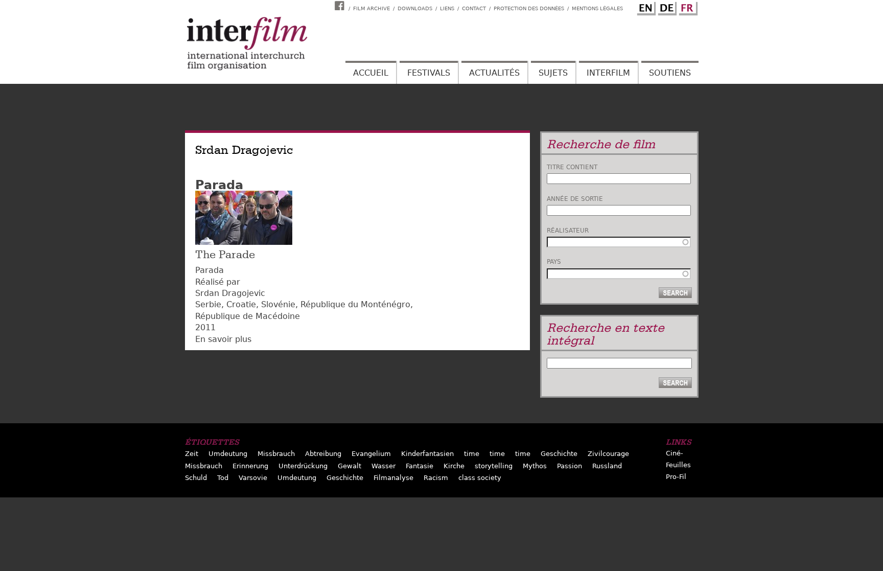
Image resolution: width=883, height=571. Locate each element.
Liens (447, 8)
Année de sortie (575, 198)
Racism (436, 478)
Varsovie (253, 478)
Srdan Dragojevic (230, 293)
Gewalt (349, 466)
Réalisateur (568, 230)
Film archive (371, 8)
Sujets (553, 73)
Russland (607, 466)
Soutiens (670, 73)
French (687, 6)
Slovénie (278, 304)
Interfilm (608, 73)
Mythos (535, 466)
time (471, 454)
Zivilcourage (608, 454)
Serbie (208, 304)
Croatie (241, 304)
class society (479, 478)
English (645, 6)
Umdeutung (227, 454)
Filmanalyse (393, 478)
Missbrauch (276, 454)
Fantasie (419, 466)
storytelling (494, 466)
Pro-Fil (676, 477)
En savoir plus (223, 339)
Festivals (428, 73)
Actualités (494, 73)
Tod (222, 478)
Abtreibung (323, 454)
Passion (569, 466)
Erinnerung (250, 466)
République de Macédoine (247, 316)
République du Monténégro (355, 304)
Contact (474, 8)
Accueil (370, 73)
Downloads (415, 8)
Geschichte (559, 454)
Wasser (383, 466)
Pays (554, 261)
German (666, 6)
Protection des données (529, 8)
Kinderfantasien (427, 454)
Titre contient (572, 167)
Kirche (454, 466)
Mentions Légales (597, 8)
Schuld (196, 478)
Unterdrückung (303, 466)
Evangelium (371, 454)
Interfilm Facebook (341, 5)
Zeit (191, 454)
